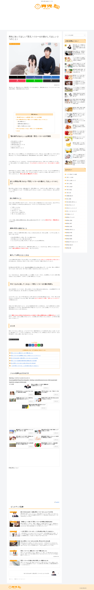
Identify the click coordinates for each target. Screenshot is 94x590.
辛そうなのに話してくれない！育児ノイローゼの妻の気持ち (30, 128)
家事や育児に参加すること (23, 123)
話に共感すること (22, 121)
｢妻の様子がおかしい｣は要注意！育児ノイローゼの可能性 (29, 117)
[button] (51, 80)
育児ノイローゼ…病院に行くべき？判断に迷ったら (22, 353)
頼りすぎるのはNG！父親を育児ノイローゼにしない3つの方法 (24, 358)
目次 (32, 114)
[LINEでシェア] (38, 345)
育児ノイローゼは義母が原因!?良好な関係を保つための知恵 (24, 360)
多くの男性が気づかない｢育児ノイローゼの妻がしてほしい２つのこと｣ (32, 119)
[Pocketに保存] (36, 345)
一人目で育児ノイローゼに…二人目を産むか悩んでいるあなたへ (25, 365)
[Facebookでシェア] (30, 345)
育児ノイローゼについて (14, 339)
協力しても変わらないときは (24, 126)
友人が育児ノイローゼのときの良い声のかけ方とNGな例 (23, 363)
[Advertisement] (47, 21)
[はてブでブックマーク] (33, 345)
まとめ (18, 130)
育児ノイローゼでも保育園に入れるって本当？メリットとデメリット (26, 355)
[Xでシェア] (27, 345)
